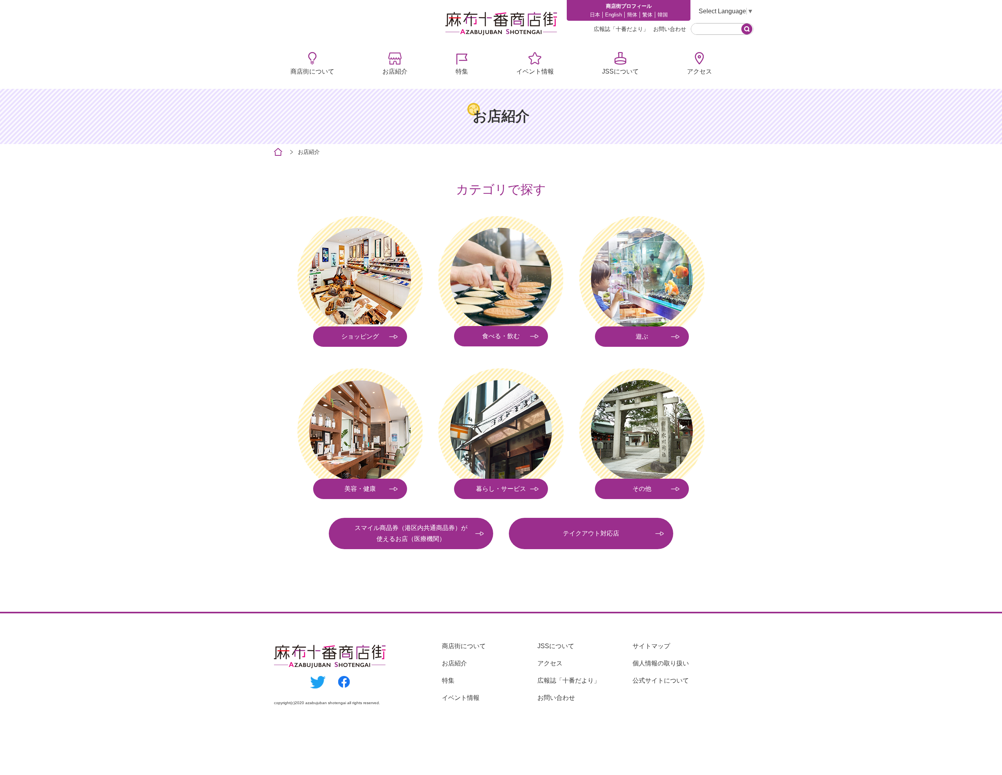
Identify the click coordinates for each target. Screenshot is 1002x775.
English (613, 15)
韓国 (663, 15)
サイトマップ (651, 646)
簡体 (632, 15)
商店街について (312, 71)
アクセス (699, 71)
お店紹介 (394, 71)
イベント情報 (535, 71)
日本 (595, 15)
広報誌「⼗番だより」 (621, 29)
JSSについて (620, 71)
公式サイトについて (661, 680)
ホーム (278, 152)
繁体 (647, 15)
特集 (462, 71)
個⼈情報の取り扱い (661, 663)
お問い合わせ (669, 29)
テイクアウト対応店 (591, 533)
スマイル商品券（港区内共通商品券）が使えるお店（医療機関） (411, 533)
